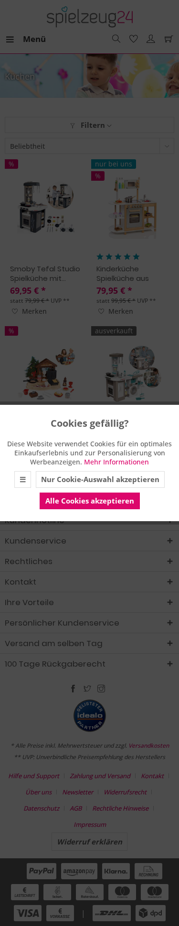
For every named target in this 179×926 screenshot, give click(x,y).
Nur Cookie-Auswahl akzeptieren (100, 479)
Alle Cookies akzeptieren (89, 500)
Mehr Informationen (116, 461)
